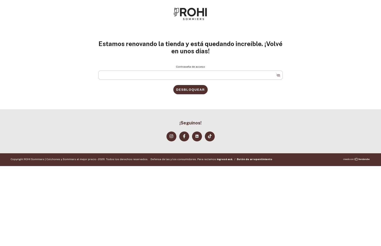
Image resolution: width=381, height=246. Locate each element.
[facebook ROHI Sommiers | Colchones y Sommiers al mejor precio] (184, 136)
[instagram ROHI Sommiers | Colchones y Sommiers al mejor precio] (171, 136)
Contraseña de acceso (190, 66)
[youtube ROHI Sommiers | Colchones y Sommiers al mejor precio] (197, 136)
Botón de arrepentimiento (254, 159)
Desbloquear (190, 89)
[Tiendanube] (356, 159)
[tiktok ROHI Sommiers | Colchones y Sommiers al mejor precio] (210, 136)
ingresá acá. (225, 159)
